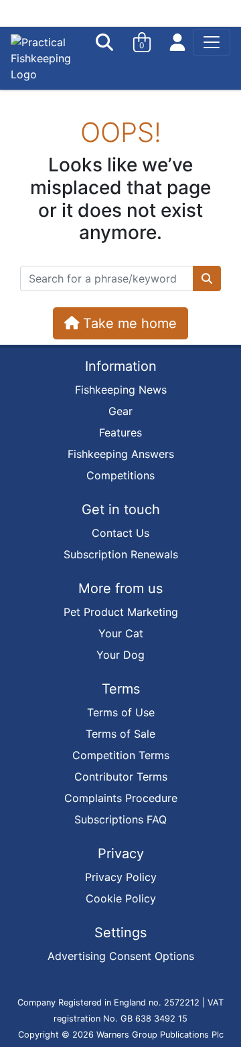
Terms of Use (121, 712)
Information (121, 366)
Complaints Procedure (120, 798)
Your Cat (120, 633)
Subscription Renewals (121, 554)
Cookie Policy (121, 898)
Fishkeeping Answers (121, 454)
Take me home (128, 323)
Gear (120, 411)
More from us (120, 588)
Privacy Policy (121, 877)
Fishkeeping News (121, 389)
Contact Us (120, 533)
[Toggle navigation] (211, 42)
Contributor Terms (120, 776)
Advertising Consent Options (121, 956)
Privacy (121, 853)
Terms (121, 689)
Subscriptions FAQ (120, 819)
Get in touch (121, 509)
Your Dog (120, 654)
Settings (120, 932)
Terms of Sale (120, 733)
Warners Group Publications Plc (160, 1035)
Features (120, 432)
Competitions (120, 475)
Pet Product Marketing (121, 612)
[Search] (106, 42)
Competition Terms (120, 755)
